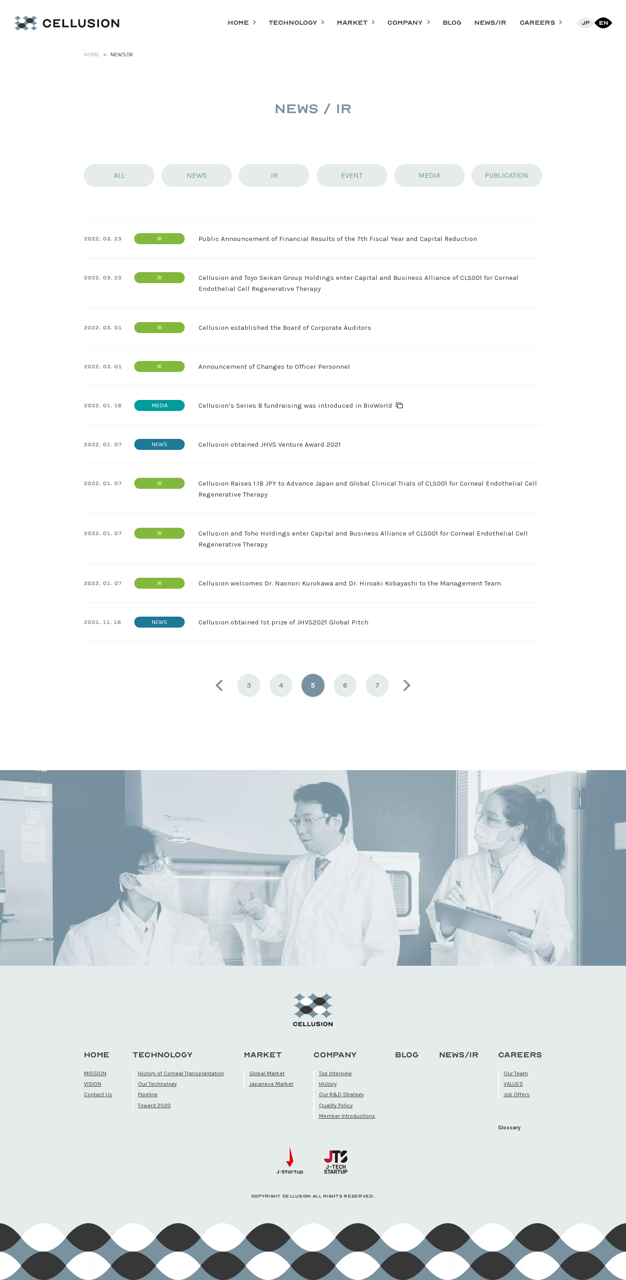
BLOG (452, 23)
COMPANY (335, 1054)
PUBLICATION (506, 175)
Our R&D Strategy (341, 1094)
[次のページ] (401, 685)
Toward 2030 (154, 1105)
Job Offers (517, 1094)
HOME (91, 54)
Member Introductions (347, 1116)
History (328, 1084)
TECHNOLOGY (162, 1054)
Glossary (509, 1127)
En (603, 23)
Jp (586, 23)
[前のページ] (225, 685)
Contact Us (98, 1094)
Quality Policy (336, 1105)
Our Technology (157, 1084)
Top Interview (335, 1073)
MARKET (263, 1054)
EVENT (351, 175)
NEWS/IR (490, 23)
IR (274, 175)
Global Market (267, 1073)
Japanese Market (271, 1084)
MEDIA (429, 175)
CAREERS (520, 1054)
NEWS (197, 175)
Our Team (516, 1073)
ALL (119, 175)
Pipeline (148, 1094)
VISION (92, 1084)
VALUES (513, 1084)
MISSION (95, 1073)
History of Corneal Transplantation (181, 1073)
